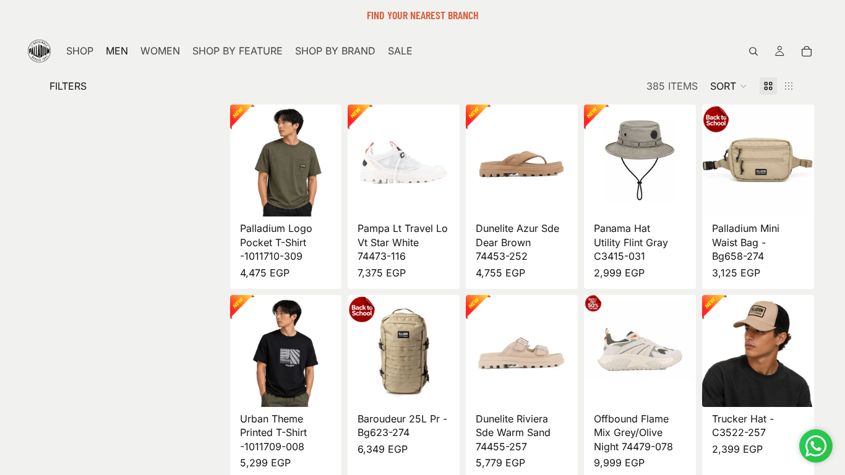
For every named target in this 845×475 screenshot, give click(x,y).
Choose (333, 197)
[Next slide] (327, 160)
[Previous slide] (243, 160)
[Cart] (806, 51)
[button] (728, 86)
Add (805, 197)
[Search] (753, 51)
